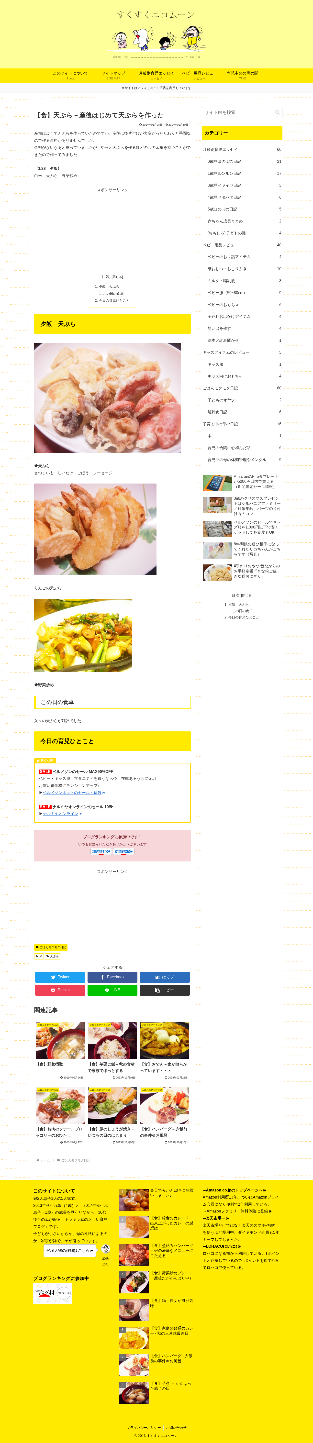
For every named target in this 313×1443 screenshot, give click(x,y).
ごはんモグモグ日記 (53, 947)
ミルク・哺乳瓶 (244, 281)
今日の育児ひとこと (114, 300)
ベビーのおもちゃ (244, 305)
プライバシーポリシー (144, 1428)
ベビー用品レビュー (242, 245)
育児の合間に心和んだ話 (244, 448)
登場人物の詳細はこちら (67, 1250)
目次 (106, 277)
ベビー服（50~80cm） (244, 293)
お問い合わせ (176, 1428)
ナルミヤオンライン (60, 814)
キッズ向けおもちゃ (244, 376)
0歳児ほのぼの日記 (244, 161)
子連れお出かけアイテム (244, 316)
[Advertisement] (112, 228)
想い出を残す (244, 328)
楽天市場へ (215, 1218)
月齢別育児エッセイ (242, 149)
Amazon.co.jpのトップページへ (234, 1190)
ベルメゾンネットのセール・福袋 (72, 793)
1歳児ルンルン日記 (244, 173)
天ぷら (54, 956)
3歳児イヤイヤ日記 (244, 185)
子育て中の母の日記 (242, 424)
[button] (165, 990)
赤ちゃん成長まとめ (244, 221)
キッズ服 (244, 364)
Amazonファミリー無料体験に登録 (237, 1211)
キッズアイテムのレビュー (242, 352)
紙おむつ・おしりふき (244, 269)
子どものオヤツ (244, 400)
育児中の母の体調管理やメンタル (244, 460)
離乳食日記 (244, 412)
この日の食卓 (113, 294)
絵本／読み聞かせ (244, 340)
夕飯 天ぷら (109, 286)
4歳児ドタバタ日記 (244, 197)
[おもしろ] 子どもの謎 (244, 233)
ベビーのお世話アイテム (244, 257)
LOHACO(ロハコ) (221, 1246)
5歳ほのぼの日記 (244, 209)
